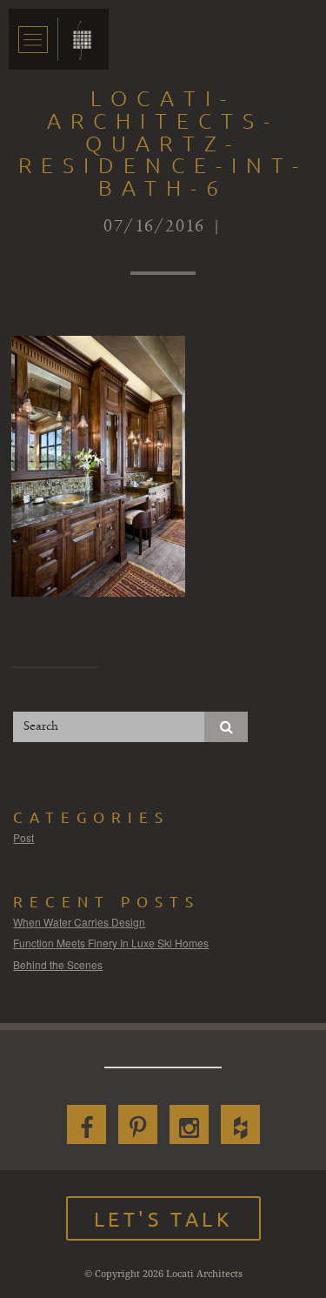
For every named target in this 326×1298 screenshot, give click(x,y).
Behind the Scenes (58, 964)
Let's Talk (163, 1218)
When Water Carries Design (79, 921)
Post (23, 837)
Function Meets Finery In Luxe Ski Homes (111, 942)
